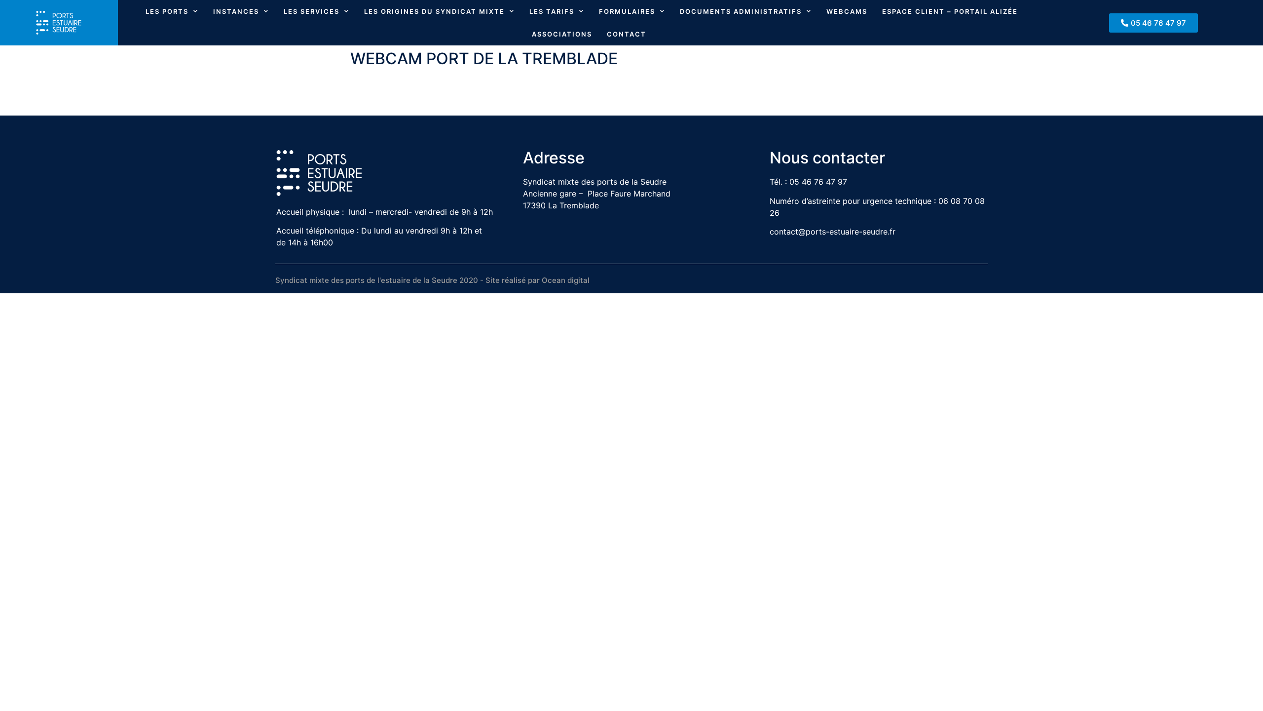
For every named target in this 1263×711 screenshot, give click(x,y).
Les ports (167, 11)
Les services (311, 11)
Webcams (846, 11)
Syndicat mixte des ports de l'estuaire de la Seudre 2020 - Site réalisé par (408, 280)
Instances (236, 11)
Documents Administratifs (741, 11)
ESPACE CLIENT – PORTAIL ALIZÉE (950, 11)
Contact (626, 34)
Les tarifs (551, 11)
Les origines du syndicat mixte (434, 11)
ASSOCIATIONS (562, 34)
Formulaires (627, 11)
